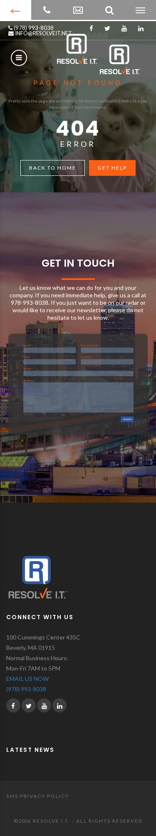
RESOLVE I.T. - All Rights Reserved (88, 821)
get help (112, 168)
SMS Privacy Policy (37, 796)
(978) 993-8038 (33, 27)
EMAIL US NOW (27, 678)
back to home (52, 168)
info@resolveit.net (43, 33)
